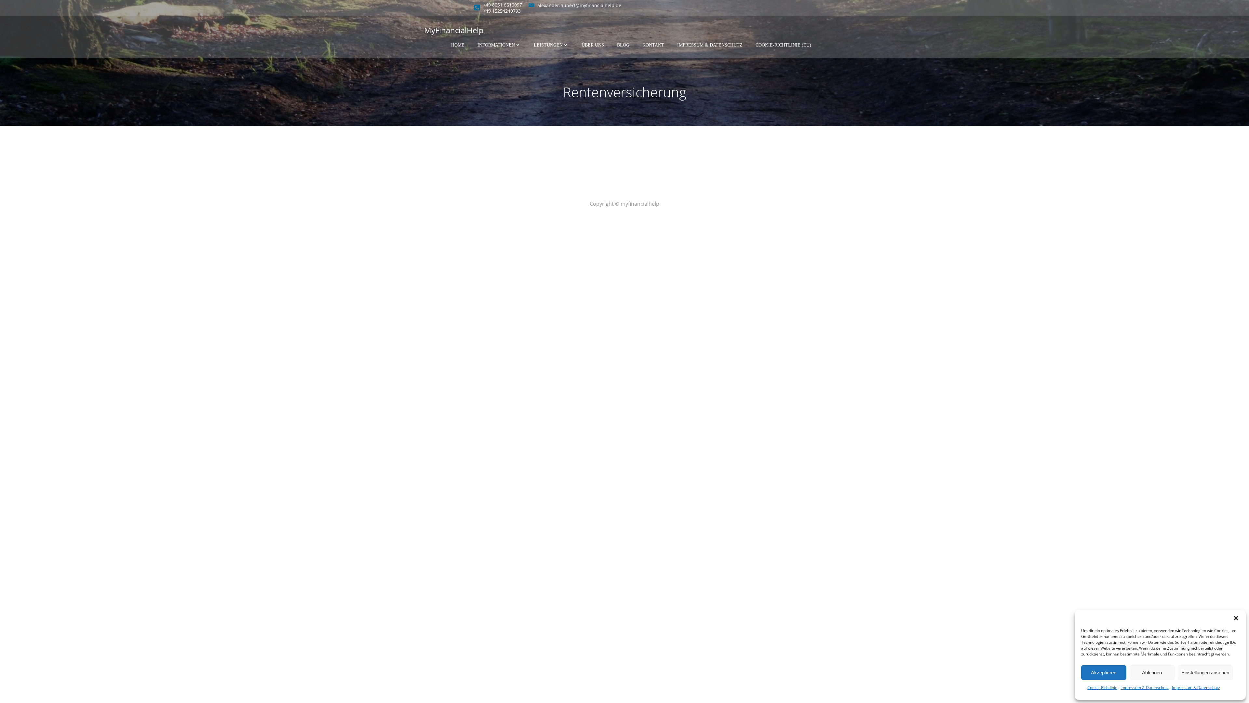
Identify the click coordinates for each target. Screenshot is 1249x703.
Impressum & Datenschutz (1145, 687)
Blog (623, 45)
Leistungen (548, 45)
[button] (1236, 618)
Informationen (496, 45)
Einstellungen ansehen (1205, 672)
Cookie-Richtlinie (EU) (783, 45)
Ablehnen (1152, 672)
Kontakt (653, 45)
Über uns (593, 45)
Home (457, 45)
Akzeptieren (1103, 672)
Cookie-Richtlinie (1102, 687)
